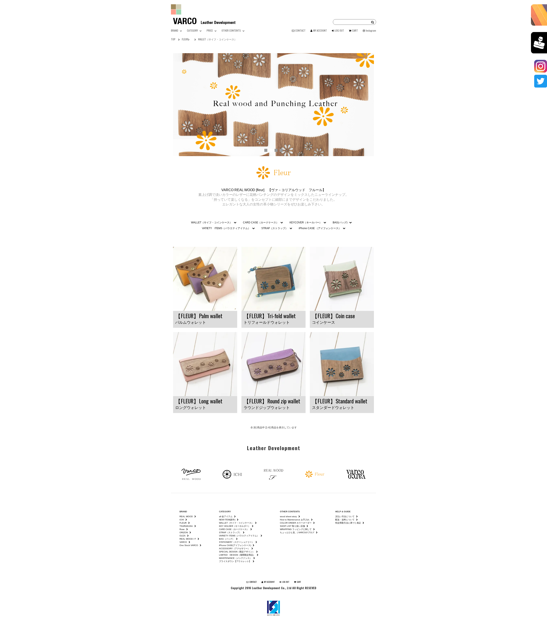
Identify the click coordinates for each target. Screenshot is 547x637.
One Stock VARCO (188, 545)
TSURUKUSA (186, 526)
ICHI (181, 519)
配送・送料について (344, 519)
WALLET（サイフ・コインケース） (217, 39)
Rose (182, 529)
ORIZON (183, 532)
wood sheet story (288, 516)
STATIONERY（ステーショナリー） (236, 542)
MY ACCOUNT (320, 30)
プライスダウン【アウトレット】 (235, 561)
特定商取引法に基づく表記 (348, 523)
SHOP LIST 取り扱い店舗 (292, 526)
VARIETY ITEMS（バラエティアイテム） (239, 535)
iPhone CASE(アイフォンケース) (235, 545)
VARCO (183, 542)
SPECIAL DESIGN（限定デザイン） (236, 552)
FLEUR (185, 39)
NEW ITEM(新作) (227, 519)
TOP (173, 39)
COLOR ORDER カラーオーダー (296, 523)
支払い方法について (344, 516)
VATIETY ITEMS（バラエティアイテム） (226, 228)
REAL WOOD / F (187, 539)
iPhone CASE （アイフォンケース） (320, 228)
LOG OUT (339, 30)
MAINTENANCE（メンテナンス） (235, 558)
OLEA (182, 535)
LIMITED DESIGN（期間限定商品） (237, 555)
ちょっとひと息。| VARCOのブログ (297, 532)
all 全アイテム (225, 516)
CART (355, 30)
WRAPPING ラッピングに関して (296, 529)
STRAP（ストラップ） (274, 228)
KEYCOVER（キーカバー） (306, 222)
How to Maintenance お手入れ (294, 519)
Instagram (371, 30)
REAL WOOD (186, 516)
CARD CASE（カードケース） (261, 222)
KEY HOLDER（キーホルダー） (234, 526)
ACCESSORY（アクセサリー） (234, 548)
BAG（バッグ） (226, 539)
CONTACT (300, 30)
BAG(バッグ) (340, 222)
